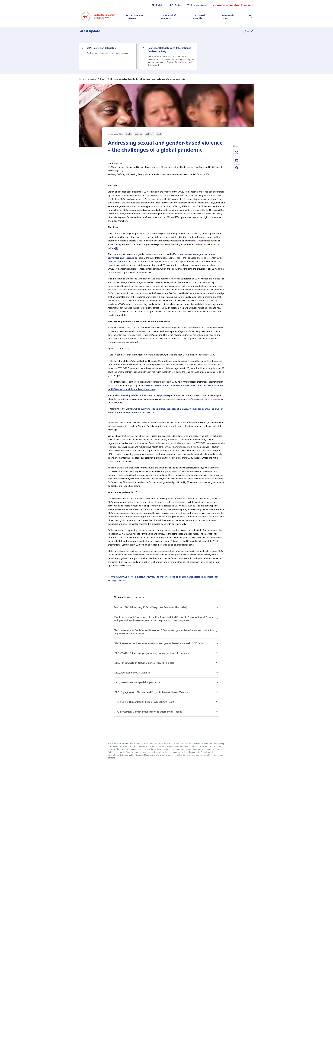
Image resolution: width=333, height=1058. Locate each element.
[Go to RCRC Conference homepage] (98, 17)
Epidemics (149, 134)
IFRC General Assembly (199, 16)
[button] (248, 31)
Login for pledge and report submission (235, 5)
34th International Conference (134, 16)
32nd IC (129, 134)
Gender (159, 134)
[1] (116, 248)
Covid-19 (138, 134)
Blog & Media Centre (228, 16)
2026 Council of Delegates (168, 16)
